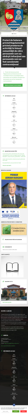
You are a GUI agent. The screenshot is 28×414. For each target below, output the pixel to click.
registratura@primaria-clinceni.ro (11, 343)
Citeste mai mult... (7, 165)
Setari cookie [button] (5, 411)
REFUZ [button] (23, 411)
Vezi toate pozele (7, 302)
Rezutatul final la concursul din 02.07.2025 (12, 163)
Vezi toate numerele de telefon (8, 345)
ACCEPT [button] (15, 411)
